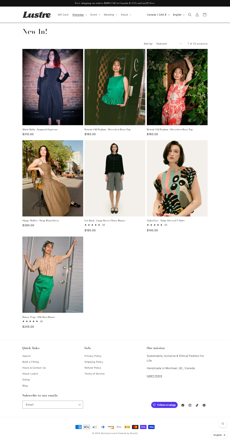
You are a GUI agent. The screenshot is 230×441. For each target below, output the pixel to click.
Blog (25, 385)
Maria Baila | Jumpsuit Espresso (40, 129)
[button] (79, 14)
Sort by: (148, 43)
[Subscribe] (79, 405)
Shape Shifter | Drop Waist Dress (40, 220)
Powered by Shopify (128, 433)
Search (26, 355)
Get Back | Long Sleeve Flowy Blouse (105, 220)
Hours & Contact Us (34, 367)
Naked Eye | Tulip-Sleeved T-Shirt (166, 220)
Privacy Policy (93, 355)
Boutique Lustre (109, 433)
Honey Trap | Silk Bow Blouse (38, 317)
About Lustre (30, 373)
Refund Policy (93, 367)
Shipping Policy (94, 361)
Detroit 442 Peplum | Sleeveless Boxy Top (107, 129)
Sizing (26, 379)
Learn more (154, 375)
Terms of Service (95, 373)
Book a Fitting (30, 361)
